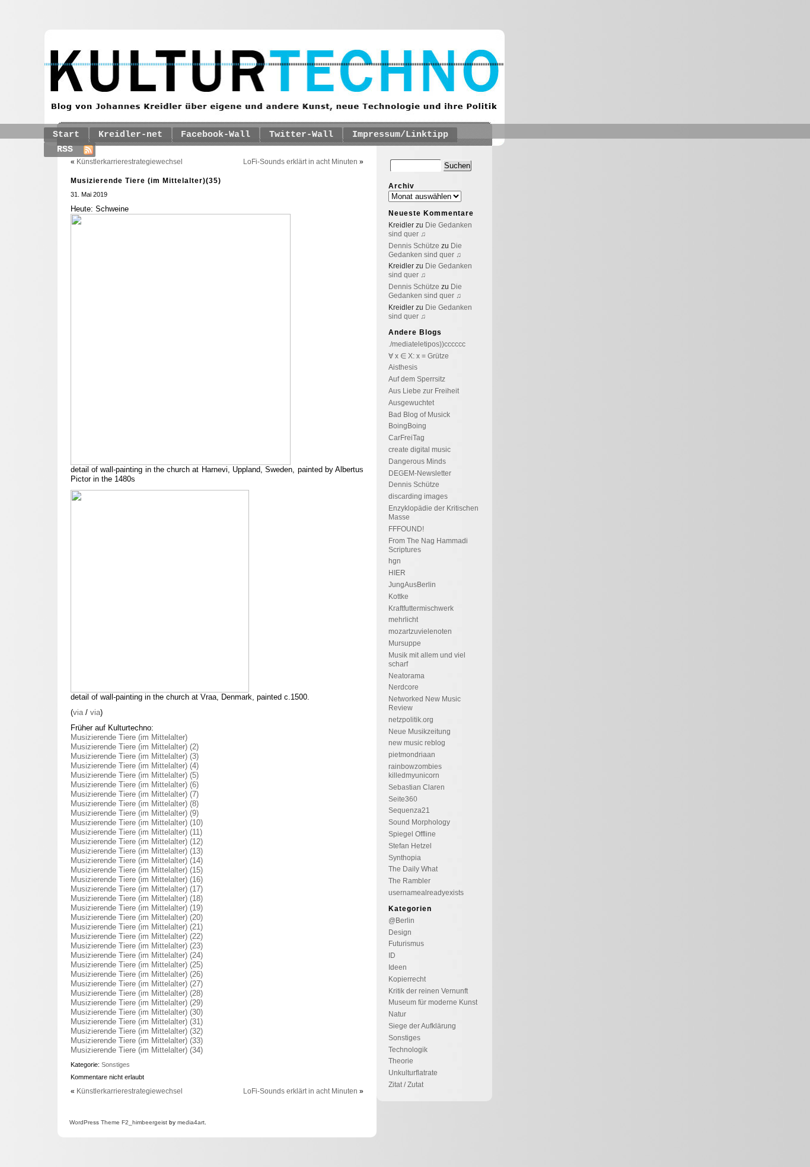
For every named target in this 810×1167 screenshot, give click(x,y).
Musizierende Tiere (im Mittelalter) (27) (137, 983)
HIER (397, 573)
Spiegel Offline (412, 834)
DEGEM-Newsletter (419, 473)
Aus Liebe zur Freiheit (423, 391)
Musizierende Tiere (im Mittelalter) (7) (135, 794)
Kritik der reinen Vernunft (428, 991)
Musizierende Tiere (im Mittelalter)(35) (146, 181)
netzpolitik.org (410, 720)
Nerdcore (403, 687)
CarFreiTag (406, 438)
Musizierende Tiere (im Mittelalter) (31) (137, 1021)
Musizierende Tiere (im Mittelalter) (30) (137, 1012)
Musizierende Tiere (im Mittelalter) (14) (137, 860)
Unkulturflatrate (413, 1073)
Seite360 (402, 799)
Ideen (397, 967)
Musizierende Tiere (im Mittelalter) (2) (135, 746)
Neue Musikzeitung (419, 731)
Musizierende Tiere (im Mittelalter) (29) (137, 1002)
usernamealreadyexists (426, 893)
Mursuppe (404, 643)
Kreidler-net (130, 135)
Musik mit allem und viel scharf (426, 659)
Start (66, 135)
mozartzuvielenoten (420, 631)
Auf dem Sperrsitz (416, 379)
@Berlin (401, 920)
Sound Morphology (419, 822)
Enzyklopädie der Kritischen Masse (433, 512)
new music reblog (416, 743)
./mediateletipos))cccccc (426, 344)
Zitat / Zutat (405, 1085)
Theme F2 (114, 1122)
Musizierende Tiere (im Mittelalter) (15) (137, 869)
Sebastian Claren (416, 787)
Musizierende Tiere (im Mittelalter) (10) (137, 822)
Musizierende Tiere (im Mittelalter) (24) (137, 955)
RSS (65, 150)
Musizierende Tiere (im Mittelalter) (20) (137, 917)
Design (400, 932)
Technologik (408, 1050)
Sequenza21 (409, 810)
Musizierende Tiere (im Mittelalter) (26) (137, 974)
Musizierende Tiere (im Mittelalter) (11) (136, 832)
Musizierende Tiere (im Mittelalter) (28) (137, 993)
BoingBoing (407, 426)
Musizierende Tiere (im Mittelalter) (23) (137, 945)
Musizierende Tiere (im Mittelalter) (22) (137, 936)
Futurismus (406, 944)
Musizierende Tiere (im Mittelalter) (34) (137, 1050)
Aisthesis (402, 367)
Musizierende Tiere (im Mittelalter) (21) (137, 926)
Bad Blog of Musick (419, 415)
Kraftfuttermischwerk (421, 608)
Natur (397, 1014)
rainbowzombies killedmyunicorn (415, 771)
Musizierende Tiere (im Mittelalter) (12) (137, 841)
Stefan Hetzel (410, 846)
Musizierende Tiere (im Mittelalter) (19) (137, 907)
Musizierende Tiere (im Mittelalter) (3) (135, 756)
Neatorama (406, 676)
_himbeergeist (148, 1122)
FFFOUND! (406, 529)
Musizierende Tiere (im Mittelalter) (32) (137, 1031)
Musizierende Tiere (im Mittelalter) (129, 737)
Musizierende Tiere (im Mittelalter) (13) (137, 851)
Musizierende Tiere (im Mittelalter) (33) (137, 1040)
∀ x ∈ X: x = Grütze (418, 356)
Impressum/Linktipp (400, 135)
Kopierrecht (407, 979)
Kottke (398, 596)
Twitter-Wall (301, 135)
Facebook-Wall (215, 135)
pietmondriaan (411, 755)
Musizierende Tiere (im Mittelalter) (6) (135, 784)
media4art (191, 1122)
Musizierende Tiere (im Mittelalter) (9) (135, 813)
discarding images (418, 496)
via (79, 712)
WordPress (84, 1122)
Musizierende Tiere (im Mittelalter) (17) (137, 888)
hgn (394, 561)
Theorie (400, 1061)
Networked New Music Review (424, 703)
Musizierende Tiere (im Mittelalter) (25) (137, 964)
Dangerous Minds (417, 461)
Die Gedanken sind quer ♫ (425, 250)
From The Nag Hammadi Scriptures (428, 545)
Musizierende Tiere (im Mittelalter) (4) (135, 765)
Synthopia (404, 858)
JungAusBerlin (412, 585)
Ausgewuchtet (411, 403)
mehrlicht (403, 619)
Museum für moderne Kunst (432, 1002)
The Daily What (413, 869)
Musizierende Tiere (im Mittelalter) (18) (137, 898)
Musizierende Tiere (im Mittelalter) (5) (135, 775)
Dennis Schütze (413, 246)
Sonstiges (115, 1064)
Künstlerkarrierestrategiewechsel (129, 162)
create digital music (419, 449)
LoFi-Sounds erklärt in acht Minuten (300, 162)
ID (392, 955)
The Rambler (409, 881)
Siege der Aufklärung (422, 1026)
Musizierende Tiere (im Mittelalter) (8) (135, 803)
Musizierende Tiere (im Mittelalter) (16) (137, 879)
